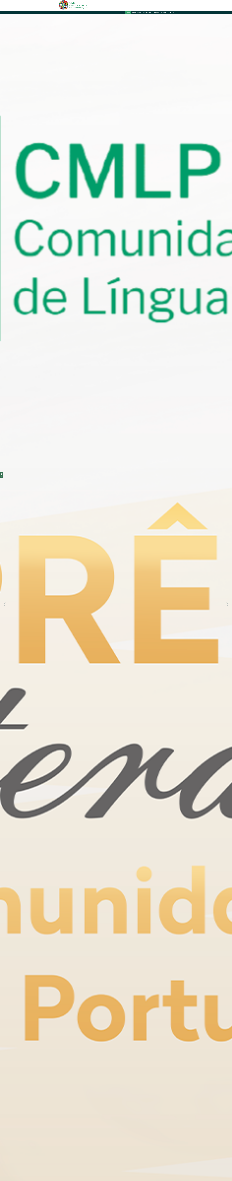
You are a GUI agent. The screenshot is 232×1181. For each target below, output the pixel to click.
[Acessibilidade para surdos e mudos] (1, 473)
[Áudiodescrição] (1, 476)
